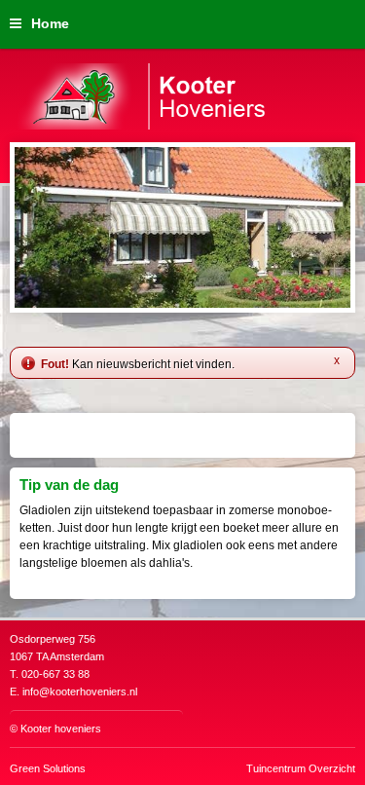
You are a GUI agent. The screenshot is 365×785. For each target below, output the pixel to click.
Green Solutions (48, 768)
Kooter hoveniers (60, 728)
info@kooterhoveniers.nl (79, 691)
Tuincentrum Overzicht (300, 768)
